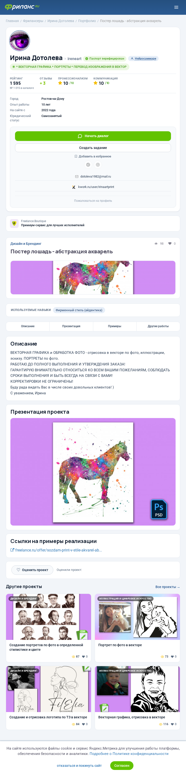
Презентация (71, 326)
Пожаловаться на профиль (93, 200)
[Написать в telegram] (88, 165)
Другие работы (158, 326)
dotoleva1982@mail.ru (95, 176)
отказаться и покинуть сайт (79, 766)
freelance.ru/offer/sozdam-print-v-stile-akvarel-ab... (58, 550)
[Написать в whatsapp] (98, 165)
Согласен (121, 766)
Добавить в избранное (94, 156)
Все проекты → (167, 587)
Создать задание (93, 148)
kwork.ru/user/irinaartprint (96, 187)
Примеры (114, 326)
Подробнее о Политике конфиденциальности (129, 754)
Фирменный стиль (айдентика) (79, 310)
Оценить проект (32, 569)
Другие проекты (24, 586)
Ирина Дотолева (36, 57)
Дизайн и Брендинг (25, 244)
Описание (27, 326)
